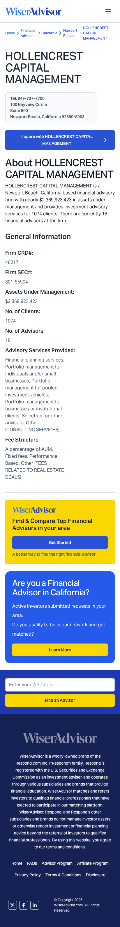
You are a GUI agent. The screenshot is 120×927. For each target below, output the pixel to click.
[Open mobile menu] (108, 11)
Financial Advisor (28, 33)
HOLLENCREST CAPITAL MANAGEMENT (95, 33)
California (49, 33)
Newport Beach (70, 33)
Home (10, 33)
